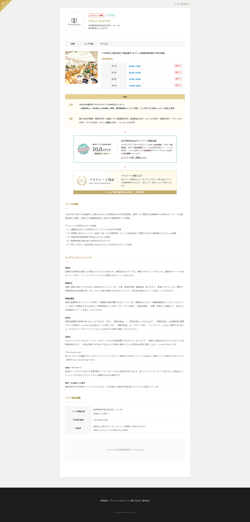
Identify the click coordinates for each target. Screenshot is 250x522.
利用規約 (104, 500)
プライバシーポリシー (119, 500)
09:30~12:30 (134, 72)
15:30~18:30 (134, 85)
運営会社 (146, 500)
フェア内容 (88, 43)
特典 (73, 43)
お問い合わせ (135, 500)
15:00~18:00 (134, 79)
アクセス (104, 43)
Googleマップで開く (100, 413)
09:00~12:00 (134, 66)
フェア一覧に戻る (181, 4)
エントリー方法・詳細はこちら (134, 157)
